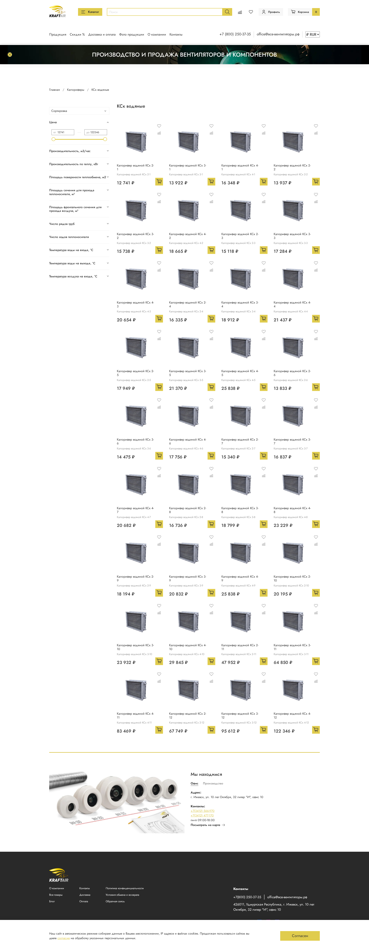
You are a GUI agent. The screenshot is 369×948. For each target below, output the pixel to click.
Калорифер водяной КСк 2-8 (187, 510)
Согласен (300, 936)
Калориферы (75, 89)
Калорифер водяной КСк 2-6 (292, 373)
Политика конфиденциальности (125, 888)
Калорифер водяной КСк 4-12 (292, 715)
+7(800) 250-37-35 (247, 897)
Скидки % (77, 34)
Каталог (93, 12)
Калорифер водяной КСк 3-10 (135, 647)
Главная (54, 89)
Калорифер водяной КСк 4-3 (135, 304)
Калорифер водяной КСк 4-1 (239, 167)
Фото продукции (131, 34)
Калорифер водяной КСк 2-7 (239, 441)
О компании (157, 34)
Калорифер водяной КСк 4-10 (187, 647)
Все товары (55, 895)
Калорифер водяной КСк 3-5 (187, 373)
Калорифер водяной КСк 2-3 (239, 236)
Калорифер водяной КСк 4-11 (135, 715)
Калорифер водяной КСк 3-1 (187, 167)
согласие (63, 938)
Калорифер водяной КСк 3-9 (187, 578)
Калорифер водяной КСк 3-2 (135, 236)
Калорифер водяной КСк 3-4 (239, 304)
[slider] (53, 139)
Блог (52, 901)
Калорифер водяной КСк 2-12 (187, 715)
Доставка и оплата (102, 34)
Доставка (84, 895)
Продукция (57, 34)
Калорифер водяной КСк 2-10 (292, 578)
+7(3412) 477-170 (202, 815)
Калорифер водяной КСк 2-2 (292, 167)
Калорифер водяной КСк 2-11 (239, 647)
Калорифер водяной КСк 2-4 (187, 304)
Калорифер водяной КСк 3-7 (292, 441)
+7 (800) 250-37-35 (235, 34)
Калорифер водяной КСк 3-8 (239, 510)
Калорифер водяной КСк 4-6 (187, 441)
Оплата (83, 901)
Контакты (176, 34)
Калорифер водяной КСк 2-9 (135, 578)
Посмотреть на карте (205, 825)
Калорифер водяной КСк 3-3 (292, 236)
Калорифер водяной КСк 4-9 (239, 578)
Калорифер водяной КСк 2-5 (135, 373)
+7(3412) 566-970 (202, 811)
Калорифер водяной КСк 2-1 (135, 167)
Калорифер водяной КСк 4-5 (239, 373)
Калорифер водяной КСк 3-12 (239, 715)
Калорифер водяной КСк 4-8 (292, 510)
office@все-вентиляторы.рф (278, 34)
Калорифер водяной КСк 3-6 (135, 441)
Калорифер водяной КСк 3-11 (292, 647)
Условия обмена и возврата (122, 895)
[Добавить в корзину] (159, 181)
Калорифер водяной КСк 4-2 (187, 236)
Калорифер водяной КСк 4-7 (135, 510)
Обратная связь (115, 901)
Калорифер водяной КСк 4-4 (292, 304)
